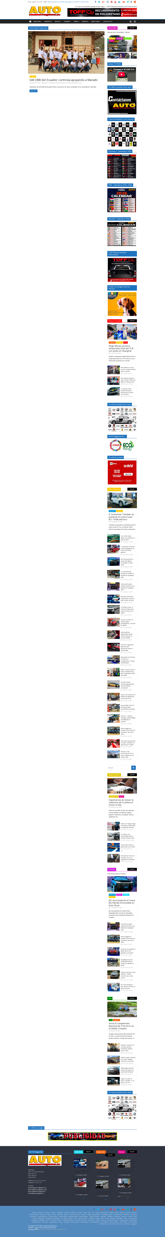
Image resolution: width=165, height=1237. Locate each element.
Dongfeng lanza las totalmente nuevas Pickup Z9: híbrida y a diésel (127, 962)
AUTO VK (119, 1224)
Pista (125, 342)
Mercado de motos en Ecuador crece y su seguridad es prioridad (128, 857)
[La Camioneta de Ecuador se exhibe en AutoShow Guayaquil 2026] (113, 571)
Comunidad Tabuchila (54, 83)
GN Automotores (53, 1216)
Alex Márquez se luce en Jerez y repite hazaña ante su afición (128, 369)
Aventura (134, 1212)
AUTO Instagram (114, 1222)
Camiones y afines (94, 1216)
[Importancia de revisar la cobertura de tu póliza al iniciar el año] (122, 779)
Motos (57, 21)
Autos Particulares (42, 1216)
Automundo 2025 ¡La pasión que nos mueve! (128, 846)
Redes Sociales (75, 1222)
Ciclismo (111, 1212)
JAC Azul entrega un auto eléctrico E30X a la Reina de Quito (128, 986)
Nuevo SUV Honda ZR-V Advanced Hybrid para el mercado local (128, 696)
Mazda (70, 1218)
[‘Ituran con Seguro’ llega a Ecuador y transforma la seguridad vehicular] (113, 823)
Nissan (66, 1218)
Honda (107, 1218)
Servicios (103, 1220)
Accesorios (45, 1222)
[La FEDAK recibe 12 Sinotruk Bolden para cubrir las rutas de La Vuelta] (113, 606)
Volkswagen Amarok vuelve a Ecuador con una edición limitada (127, 1070)
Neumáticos (133, 1220)
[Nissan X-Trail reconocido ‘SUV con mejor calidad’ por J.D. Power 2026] (113, 751)
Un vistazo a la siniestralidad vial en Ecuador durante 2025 (127, 836)
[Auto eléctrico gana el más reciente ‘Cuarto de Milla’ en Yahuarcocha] (113, 377)
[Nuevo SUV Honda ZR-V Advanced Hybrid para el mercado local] (113, 694)
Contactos (107, 21)
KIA (62, 1218)
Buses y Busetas (83, 1216)
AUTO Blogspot (84, 1222)
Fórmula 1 (80, 1212)
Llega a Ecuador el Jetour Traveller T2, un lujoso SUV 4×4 (127, 1080)
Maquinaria (117, 1216)
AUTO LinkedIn (104, 1222)
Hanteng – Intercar (83, 1218)
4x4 (111, 1020)
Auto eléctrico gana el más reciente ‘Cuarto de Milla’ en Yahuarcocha (128, 380)
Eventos (119, 894)
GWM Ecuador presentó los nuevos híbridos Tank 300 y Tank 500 (128, 1059)
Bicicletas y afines (73, 1216)
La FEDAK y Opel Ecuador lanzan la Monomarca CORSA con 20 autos (127, 391)
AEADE (98, 1220)
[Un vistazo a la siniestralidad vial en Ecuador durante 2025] (113, 833)
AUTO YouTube (133, 1222)
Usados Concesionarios (93, 1214)
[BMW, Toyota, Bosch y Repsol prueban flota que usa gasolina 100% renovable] (113, 669)
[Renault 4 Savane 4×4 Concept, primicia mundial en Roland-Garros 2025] (113, 1044)
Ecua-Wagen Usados (106, 1214)
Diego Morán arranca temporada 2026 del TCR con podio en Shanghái (121, 348)
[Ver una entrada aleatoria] (135, 21)
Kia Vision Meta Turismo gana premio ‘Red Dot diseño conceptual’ (127, 685)
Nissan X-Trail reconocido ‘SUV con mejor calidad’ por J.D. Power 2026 (127, 754)
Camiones (67, 1212)
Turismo (67, 21)
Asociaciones (91, 1220)
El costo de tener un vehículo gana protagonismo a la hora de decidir (128, 622)
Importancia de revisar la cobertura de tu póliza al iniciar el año (121, 802)
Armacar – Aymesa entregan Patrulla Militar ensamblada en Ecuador (128, 718)
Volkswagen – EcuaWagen (52, 1218)
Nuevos (85, 21)
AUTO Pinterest (103, 1224)
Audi (75, 1218)
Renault (97, 1218)
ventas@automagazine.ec (36, 1193)
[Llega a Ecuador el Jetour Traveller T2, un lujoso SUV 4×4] (113, 1078)
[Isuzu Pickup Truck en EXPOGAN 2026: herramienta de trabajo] (113, 704)
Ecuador (63, 83)
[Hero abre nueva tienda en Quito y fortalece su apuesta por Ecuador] (113, 740)
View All (132, 28)
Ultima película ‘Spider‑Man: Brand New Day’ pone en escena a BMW (126, 635)
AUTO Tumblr (112, 1224)
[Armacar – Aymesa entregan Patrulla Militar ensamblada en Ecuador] (113, 715)
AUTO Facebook (94, 1222)
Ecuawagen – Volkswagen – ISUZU (41, 1220)
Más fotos (43, 1214)
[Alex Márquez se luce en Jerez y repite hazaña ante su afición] (113, 367)
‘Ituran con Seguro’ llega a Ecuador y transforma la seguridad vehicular (128, 825)
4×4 (93, 1212)
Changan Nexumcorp (68, 1220)
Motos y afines (63, 1216)
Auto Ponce (134, 1214)
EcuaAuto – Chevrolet (80, 1220)
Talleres (60, 1222)
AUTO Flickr (126, 1224)
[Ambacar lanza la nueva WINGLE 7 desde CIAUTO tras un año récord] (113, 971)
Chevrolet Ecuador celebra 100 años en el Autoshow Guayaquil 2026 (128, 587)
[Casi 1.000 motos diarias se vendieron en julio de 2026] (113, 535)
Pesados (53, 1212)
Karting (97, 1212)
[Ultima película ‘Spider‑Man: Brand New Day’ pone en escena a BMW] (113, 631)
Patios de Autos (118, 1214)
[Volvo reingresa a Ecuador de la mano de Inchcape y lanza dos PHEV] (113, 727)
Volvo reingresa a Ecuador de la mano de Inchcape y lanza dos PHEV (128, 731)
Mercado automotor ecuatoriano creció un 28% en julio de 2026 (127, 598)
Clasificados (33, 1216)
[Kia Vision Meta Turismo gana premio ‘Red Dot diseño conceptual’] (113, 681)
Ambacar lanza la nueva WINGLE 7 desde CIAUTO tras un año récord (128, 975)
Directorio (95, 21)
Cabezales (103, 1216)
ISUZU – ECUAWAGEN (38, 1218)
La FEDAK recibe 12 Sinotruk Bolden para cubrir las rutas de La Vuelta (127, 610)
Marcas (130, 1216)
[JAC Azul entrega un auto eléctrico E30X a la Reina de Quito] (113, 984)
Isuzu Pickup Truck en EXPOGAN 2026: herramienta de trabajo (128, 707)
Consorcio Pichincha (112, 1220)
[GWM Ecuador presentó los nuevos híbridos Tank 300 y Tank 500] (113, 1057)
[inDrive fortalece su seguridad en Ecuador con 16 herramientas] (124, 1160)
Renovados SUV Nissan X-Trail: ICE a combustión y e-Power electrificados (128, 660)
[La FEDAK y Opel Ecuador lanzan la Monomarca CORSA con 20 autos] (113, 388)
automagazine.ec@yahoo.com (37, 1189)
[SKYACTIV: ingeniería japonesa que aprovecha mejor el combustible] (113, 644)
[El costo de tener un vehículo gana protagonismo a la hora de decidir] (113, 619)
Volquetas (110, 1216)
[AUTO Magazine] (30, 21)
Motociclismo (104, 1212)
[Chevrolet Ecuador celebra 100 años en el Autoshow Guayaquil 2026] (113, 583)
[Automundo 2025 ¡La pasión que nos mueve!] (113, 844)
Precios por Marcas (74, 1214)
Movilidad (119, 38)
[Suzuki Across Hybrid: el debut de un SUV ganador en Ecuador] (113, 948)
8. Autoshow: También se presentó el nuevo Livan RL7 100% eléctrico (121, 517)
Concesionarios (132, 1218)
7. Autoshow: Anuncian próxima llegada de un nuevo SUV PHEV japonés (128, 549)
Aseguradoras (113, 796)
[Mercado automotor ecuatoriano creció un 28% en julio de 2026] (113, 596)
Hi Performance (36, 1222)
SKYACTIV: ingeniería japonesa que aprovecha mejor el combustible (127, 647)
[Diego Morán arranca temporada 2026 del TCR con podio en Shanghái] (122, 325)
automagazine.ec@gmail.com (37, 1188)
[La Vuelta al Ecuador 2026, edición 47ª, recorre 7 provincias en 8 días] (102, 1181)
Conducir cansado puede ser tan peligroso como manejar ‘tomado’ (123, 47)
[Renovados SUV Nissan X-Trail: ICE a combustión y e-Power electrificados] (113, 656)
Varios (76, 21)
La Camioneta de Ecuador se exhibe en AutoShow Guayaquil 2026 (127, 574)
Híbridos (126, 894)
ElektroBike (120, 1218)
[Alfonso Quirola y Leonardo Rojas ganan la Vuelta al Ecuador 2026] (102, 1161)
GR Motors (126, 1214)
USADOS (83, 1214)
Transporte (128, 38)
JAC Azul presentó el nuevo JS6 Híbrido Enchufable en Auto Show (127, 562)
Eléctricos (112, 511)
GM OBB (68, 83)
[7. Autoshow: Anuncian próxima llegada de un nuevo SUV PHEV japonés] (113, 546)
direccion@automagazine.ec (36, 1191)
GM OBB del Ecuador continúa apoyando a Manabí (63, 80)
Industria (37, 21)
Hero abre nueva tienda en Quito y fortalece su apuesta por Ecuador (128, 743)
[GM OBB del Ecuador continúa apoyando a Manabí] (66, 32)
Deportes (47, 21)
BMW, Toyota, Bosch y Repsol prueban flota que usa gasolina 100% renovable (128, 672)
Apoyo (45, 83)
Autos (135, 1216)
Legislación (134, 1224)
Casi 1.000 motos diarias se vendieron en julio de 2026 (64, 2)
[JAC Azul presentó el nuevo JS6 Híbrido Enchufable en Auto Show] (113, 558)
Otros (125, 1218)
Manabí (73, 83)
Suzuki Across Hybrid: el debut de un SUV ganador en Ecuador (128, 951)
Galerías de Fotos (34, 1214)
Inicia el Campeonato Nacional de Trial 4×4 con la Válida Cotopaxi (121, 1026)
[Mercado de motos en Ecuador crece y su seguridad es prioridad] (113, 855)
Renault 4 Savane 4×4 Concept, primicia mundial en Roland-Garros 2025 (127, 1048)
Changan (91, 1218)
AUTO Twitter (123, 1222)
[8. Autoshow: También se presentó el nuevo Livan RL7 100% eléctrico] (122, 493)
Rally (85, 1212)
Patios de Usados (124, 1220)
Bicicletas (122, 1212)
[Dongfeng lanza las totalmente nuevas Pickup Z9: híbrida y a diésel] (113, 959)
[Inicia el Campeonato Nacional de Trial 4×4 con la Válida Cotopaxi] (122, 1003)
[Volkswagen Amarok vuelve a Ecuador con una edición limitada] (113, 1067)
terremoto (79, 83)
